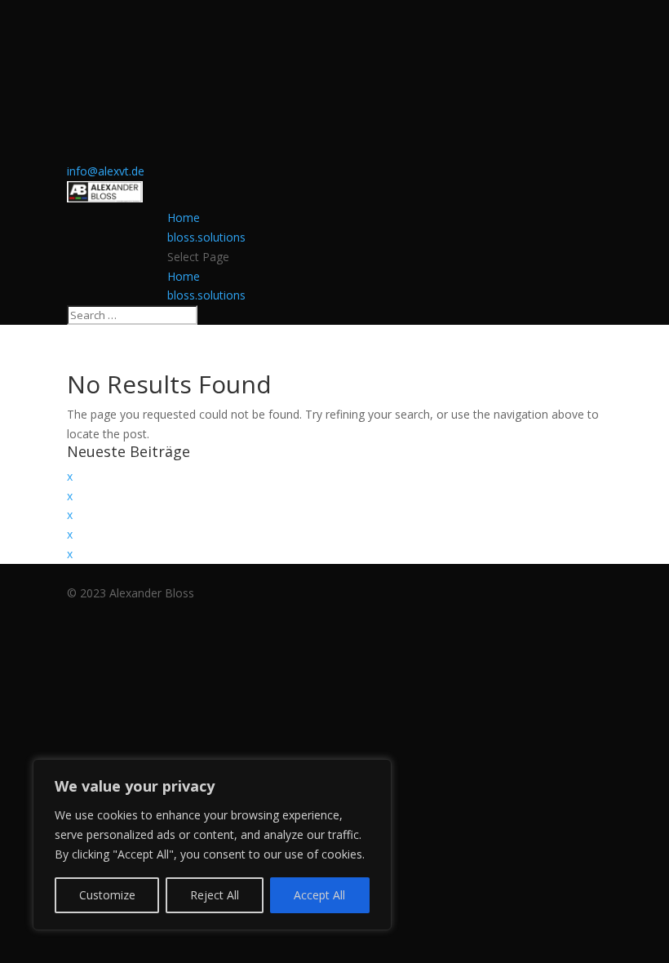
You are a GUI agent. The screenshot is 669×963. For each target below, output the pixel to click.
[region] (212, 844)
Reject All (214, 895)
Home (183, 217)
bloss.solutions (206, 237)
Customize (107, 895)
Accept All (319, 895)
